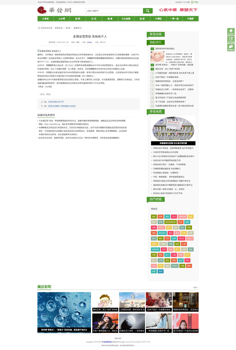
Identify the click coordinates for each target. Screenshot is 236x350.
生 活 (93, 19)
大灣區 (158, 19)
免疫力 (189, 238)
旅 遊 (142, 19)
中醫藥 (163, 244)
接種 (160, 222)
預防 (189, 227)
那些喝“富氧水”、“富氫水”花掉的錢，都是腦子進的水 (64, 330)
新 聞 (77, 19)
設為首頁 (178, 2)
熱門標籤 (156, 199)
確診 (154, 217)
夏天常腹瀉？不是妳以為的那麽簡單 (170, 98)
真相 (170, 233)
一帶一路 (174, 19)
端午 (187, 255)
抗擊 (184, 233)
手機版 (196, 2)
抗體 (190, 233)
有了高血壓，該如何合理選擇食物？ (170, 102)
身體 (174, 238)
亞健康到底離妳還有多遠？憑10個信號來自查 (174, 106)
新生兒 (181, 238)
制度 (177, 244)
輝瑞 (177, 233)
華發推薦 (156, 111)
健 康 (109, 19)
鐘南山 (161, 227)
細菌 (167, 266)
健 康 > (69, 28)
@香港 (45, 19)
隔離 (187, 222)
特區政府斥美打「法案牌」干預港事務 (169, 165)
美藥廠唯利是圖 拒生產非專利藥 (173, 143)
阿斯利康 (155, 249)
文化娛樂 (126, 19)
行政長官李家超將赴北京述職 (165, 152)
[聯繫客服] (231, 39)
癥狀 (160, 238)
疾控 (160, 271)
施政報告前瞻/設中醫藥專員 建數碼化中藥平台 (173, 185)
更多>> (196, 287)
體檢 (190, 249)
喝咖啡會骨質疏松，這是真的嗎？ (169, 81)
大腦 (182, 266)
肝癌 (187, 260)
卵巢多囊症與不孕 (56, 102)
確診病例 (182, 217)
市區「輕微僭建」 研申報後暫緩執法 (168, 177)
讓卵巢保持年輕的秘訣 (165, 49)
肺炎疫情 (162, 233)
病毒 (160, 217)
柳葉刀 (154, 244)
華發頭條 (156, 34)
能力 (167, 255)
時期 (167, 238)
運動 (154, 233)
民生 (182, 227)
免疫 (154, 271)
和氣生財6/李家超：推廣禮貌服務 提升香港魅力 (173, 148)
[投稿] (231, 47)
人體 (184, 244)
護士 (177, 249)
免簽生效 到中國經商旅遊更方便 (167, 160)
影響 (180, 255)
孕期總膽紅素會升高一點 (165, 93)
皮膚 (184, 249)
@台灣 (61, 19)
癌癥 (154, 227)
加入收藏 (186, 2)
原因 (164, 249)
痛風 (174, 260)
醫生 (154, 222)
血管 (180, 260)
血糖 (170, 249)
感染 (167, 217)
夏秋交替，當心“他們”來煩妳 (167, 69)
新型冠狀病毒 (170, 222)
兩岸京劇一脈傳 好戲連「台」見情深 (168, 189)
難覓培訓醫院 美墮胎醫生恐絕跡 (62, 106)
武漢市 (174, 266)
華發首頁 (59, 28)
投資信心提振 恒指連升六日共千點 (167, 193)
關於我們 (118, 338)
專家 (154, 255)
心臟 (174, 255)
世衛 (180, 222)
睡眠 (189, 266)
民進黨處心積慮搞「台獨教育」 (166, 173)
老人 (154, 260)
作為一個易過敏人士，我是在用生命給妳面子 (174, 85)
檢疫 (175, 227)
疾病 (169, 227)
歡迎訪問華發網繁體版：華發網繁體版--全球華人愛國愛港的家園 (61, 2)
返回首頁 (231, 31)
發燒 (167, 260)
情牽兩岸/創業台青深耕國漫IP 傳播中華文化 (171, 181)
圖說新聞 (44, 287)
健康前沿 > (78, 28)
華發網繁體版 (107, 342)
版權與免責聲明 (46, 115)
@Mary (89, 42)
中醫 (170, 244)
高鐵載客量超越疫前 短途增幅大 (167, 169)
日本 (174, 217)
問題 (160, 266)
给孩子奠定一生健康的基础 (166, 77)
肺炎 (190, 217)
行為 (160, 260)
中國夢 (190, 19)
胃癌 (160, 255)
